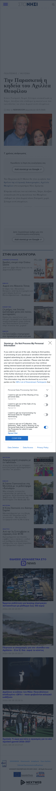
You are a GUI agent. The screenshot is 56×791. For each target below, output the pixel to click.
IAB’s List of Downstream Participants (31, 382)
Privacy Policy (42, 447)
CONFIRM (16, 438)
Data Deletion (13, 447)
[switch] (46, 395)
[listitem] (28, 390)
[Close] (50, 343)
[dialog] (28, 395)
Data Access (28, 447)
